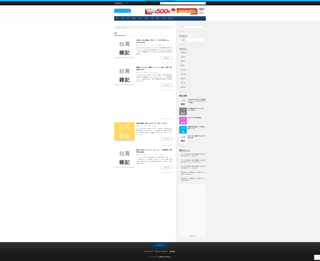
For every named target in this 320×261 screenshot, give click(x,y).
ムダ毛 (150, 72)
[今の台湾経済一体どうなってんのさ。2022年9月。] (183, 111)
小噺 (152, 18)
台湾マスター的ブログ (164, 256)
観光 (140, 18)
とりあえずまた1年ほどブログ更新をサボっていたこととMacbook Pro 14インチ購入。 (197, 101)
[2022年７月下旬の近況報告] (183, 120)
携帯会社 (160, 45)
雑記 (158, 18)
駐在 (157, 72)
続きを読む (166, 58)
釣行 (163, 18)
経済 (123, 18)
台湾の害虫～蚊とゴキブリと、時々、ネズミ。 (152, 123)
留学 (163, 45)
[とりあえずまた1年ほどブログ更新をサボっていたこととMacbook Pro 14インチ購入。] (183, 102)
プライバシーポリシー (161, 251)
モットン (157, 154)
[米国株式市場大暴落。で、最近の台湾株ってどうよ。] (183, 129)
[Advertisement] (143, 106)
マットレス (151, 154)
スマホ (155, 45)
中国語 (134, 18)
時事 (146, 18)
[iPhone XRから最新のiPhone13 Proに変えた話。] (183, 139)
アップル (151, 45)
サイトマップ (149, 251)
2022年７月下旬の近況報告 (194, 117)
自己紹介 (170, 18)
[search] (204, 3)
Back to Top (160, 245)
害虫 (150, 126)
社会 (117, 18)
